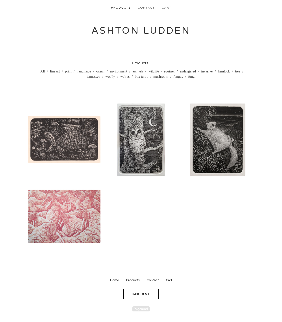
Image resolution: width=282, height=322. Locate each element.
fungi (191, 76)
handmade (84, 71)
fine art (55, 71)
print (68, 71)
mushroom (160, 76)
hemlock (224, 71)
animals (137, 71)
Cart (166, 7)
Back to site (141, 294)
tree (237, 71)
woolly (110, 76)
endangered (188, 71)
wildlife (153, 71)
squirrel (169, 71)
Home (114, 280)
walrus (125, 76)
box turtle (141, 76)
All (42, 71)
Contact (146, 7)
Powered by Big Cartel (141, 308)
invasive (207, 71)
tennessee (93, 76)
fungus (178, 76)
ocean (100, 71)
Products (121, 7)
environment (118, 71)
